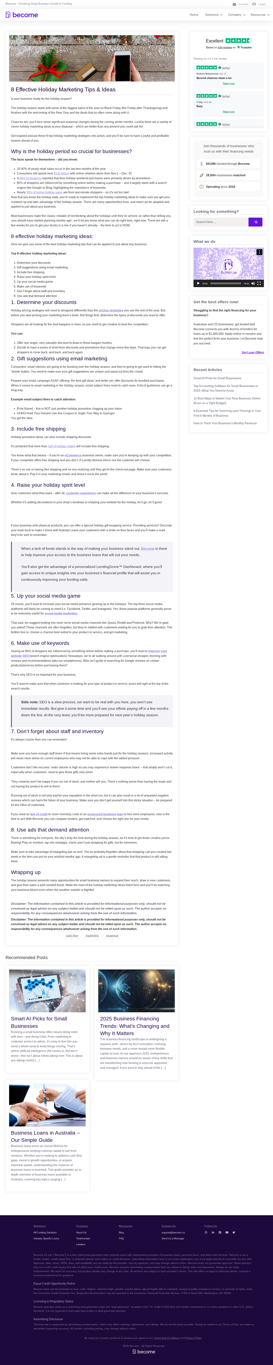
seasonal (112, 935)
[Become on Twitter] (233, 1232)
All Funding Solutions (45, 1232)
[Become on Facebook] (220, 1232)
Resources (258, 14)
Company (234, 14)
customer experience (81, 493)
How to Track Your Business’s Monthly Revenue (225, 423)
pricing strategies (111, 310)
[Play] (198, 283)
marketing (92, 935)
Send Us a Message (173, 1238)
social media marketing (61, 613)
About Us (81, 1232)
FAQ (121, 1238)
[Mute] (253, 283)
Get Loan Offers (253, 352)
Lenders (80, 1244)
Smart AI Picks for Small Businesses (217, 378)
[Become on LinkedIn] (213, 1232)
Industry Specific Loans (46, 1238)
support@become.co (173, 1232)
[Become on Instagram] (206, 1232)
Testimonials (83, 1238)
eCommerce (73, 455)
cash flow (72, 935)
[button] (228, 267)
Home (194, 14)
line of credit (39, 814)
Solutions (212, 14)
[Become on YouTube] (227, 1232)
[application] (229, 267)
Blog (121, 1232)
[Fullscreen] (259, 283)
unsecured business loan (105, 814)
